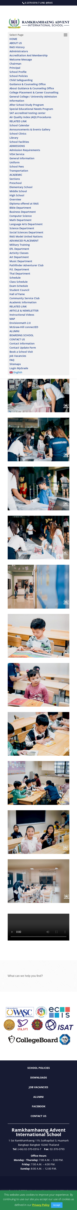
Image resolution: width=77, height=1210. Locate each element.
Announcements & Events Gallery (29, 129)
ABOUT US (15, 43)
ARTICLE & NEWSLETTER (23, 310)
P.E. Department (19, 269)
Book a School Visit (21, 351)
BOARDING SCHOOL (21, 335)
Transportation (18, 170)
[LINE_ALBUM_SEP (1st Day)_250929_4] (38, 657)
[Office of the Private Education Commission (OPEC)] (37, 1029)
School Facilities (19, 142)
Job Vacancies (17, 356)
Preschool (15, 183)
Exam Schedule (18, 286)
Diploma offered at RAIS (24, 203)
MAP (12, 318)
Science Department (21, 228)
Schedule (15, 277)
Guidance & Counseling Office (27, 84)
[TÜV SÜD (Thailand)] (64, 1044)
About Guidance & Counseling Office (31, 88)
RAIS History (17, 47)
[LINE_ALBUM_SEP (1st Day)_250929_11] (38, 412)
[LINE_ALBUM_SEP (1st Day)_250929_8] (38, 854)
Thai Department (19, 273)
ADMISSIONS (17, 146)
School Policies (18, 76)
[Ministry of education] (9, 1029)
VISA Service (16, 154)
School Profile (18, 72)
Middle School (18, 191)
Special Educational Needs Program (31, 109)
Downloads (38, 1077)
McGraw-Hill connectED (23, 327)
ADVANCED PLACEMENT (23, 240)
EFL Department (19, 249)
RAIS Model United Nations (26, 236)
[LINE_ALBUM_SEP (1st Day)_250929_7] (38, 804)
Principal (14, 67)
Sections (14, 179)
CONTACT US (17, 339)
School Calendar (19, 125)
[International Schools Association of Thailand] (59, 1029)
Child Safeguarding (21, 80)
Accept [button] (56, 1205)
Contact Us (38, 1116)
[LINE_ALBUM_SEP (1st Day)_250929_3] (38, 608)
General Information (21, 158)
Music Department (20, 261)
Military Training (19, 244)
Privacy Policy (40, 1205)
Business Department (22, 211)
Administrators (18, 51)
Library (13, 137)
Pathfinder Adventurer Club (26, 265)
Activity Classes (18, 253)
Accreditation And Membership (28, 55)
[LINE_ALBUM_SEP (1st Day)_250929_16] (38, 510)
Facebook (38, 1106)
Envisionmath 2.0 (20, 323)
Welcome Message (20, 59)
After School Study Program (26, 104)
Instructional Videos (21, 314)
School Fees (16, 166)
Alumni (38, 1097)
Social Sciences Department (26, 232)
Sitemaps (15, 364)
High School (16, 195)
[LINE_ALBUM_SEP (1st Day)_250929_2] (38, 903)
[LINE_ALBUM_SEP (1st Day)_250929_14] (38, 461)
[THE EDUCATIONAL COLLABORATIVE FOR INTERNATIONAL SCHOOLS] (59, 1016)
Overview (15, 199)
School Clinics (17, 133)
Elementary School (20, 187)
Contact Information (22, 343)
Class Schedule (18, 281)
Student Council (19, 290)
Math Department (20, 220)
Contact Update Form (22, 347)
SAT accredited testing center (27, 113)
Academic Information (23, 302)
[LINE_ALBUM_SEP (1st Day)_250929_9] (38, 559)
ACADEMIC (15, 174)
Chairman (15, 63)
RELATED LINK (18, 121)
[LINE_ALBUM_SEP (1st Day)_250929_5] (38, 706)
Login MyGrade (18, 368)
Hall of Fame (17, 294)
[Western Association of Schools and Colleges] (20, 1016)
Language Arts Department (26, 224)
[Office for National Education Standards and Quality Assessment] (22, 1029)
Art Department (19, 257)
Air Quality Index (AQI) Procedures (30, 117)
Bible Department (20, 207)
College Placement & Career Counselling (33, 92)
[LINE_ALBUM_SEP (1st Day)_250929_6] (38, 755)
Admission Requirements (24, 150)
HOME (13, 39)
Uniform (14, 162)
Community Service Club (24, 298)
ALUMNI (14, 331)
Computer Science (20, 216)
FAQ (11, 360)
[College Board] (33, 1044)
